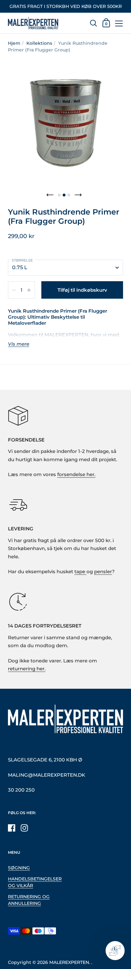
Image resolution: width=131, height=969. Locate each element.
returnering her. (26, 669)
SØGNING (19, 867)
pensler (103, 571)
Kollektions (39, 43)
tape (80, 571)
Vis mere (18, 344)
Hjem (14, 43)
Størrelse (22, 260)
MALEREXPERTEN (69, 962)
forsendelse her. (76, 474)
